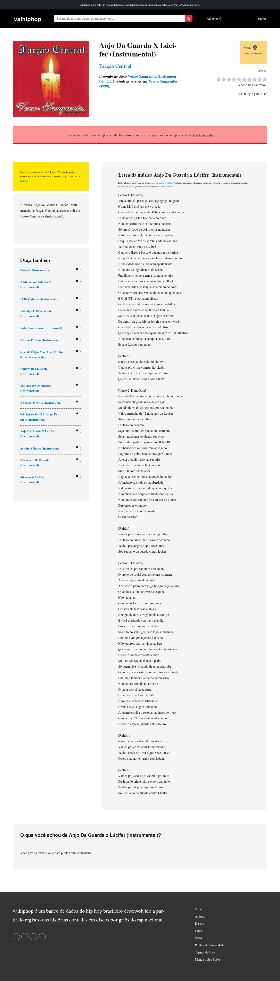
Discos (199, 923)
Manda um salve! (168, 186)
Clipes (199, 930)
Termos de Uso (205, 952)
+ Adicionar (212, 19)
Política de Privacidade (209, 945)
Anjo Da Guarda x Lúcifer (161, 182)
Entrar (262, 19)
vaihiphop (27, 19)
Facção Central (115, 65)
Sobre (199, 909)
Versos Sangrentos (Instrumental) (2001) (138, 78)
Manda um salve (191, 5)
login (250, 93)
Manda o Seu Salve (207, 959)
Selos (198, 938)
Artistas (200, 916)
